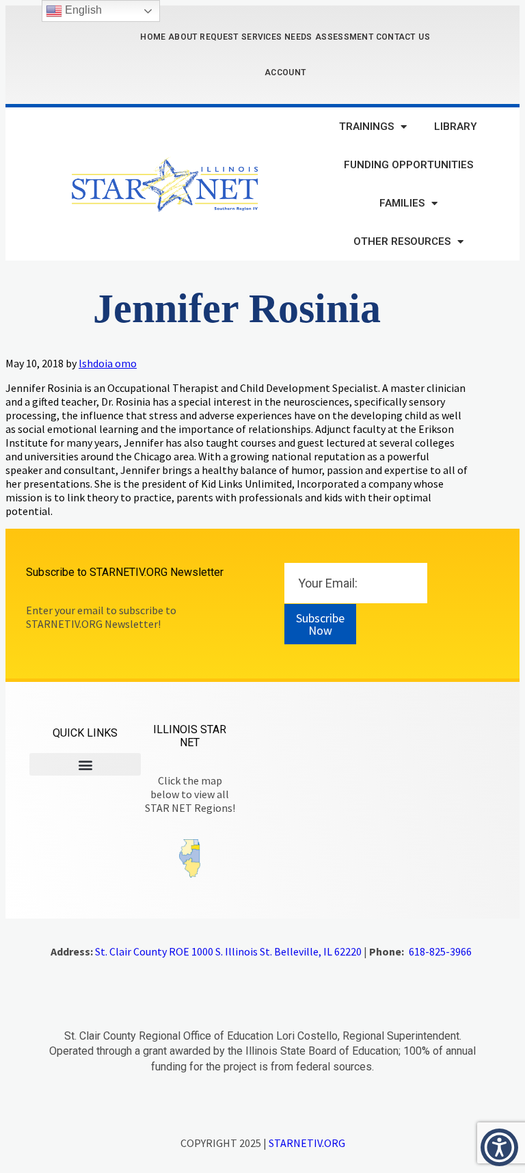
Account (285, 72)
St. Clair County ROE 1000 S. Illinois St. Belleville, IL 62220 (228, 951)
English (82, 10)
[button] (85, 764)
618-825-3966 (440, 951)
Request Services (241, 37)
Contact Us (403, 37)
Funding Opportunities (408, 165)
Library (455, 126)
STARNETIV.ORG (307, 1143)
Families (402, 203)
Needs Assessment (328, 37)
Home (152, 37)
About (183, 37)
